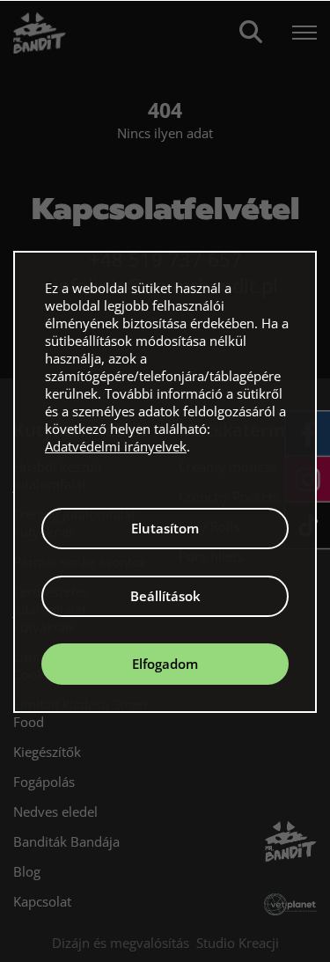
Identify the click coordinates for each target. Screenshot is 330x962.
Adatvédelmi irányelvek (116, 446)
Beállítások (165, 596)
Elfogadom (165, 663)
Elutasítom (165, 528)
